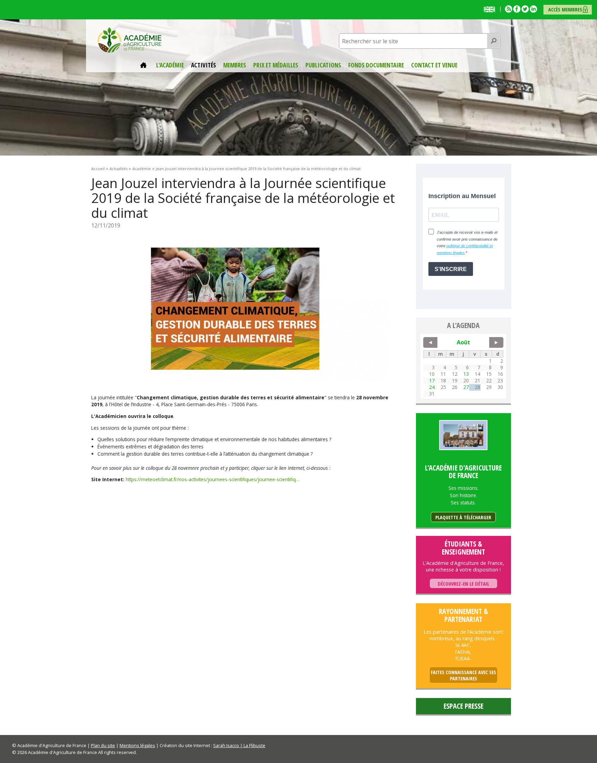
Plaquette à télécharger (463, 517)
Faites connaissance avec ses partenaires (463, 675)
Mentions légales (137, 745)
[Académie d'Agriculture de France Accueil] (129, 39)
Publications (323, 65)
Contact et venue (434, 65)
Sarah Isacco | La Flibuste (239, 745)
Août (463, 342)
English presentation (491, 9)
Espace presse (463, 706)
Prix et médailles (275, 65)
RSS (508, 9)
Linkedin (533, 9)
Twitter (525, 9)
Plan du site (103, 745)
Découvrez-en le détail (463, 583)
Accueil (144, 65)
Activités (203, 65)
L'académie (170, 65)
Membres (234, 65)
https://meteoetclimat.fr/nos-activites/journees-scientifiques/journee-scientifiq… (213, 479)
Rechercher (493, 41)
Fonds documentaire (376, 65)
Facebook (517, 9)
